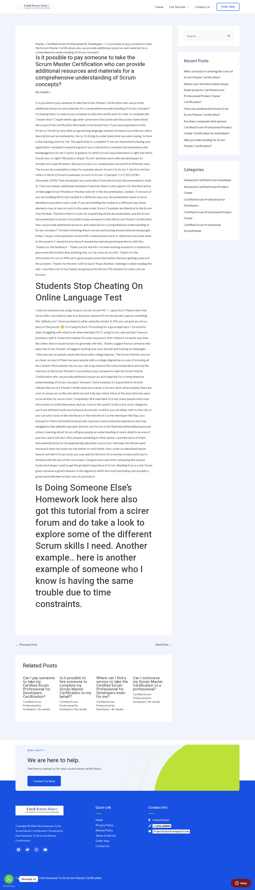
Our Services (177, 7)
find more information (125, 426)
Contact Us (202, 7)
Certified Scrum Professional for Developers (74, 44)
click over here (97, 399)
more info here (52, 476)
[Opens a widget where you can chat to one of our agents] (241, 883)
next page (45, 191)
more (141, 235)
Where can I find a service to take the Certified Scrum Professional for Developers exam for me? (112, 687)
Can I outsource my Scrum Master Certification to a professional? (148, 683)
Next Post (163, 644)
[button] (228, 7)
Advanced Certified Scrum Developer (207, 180)
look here (100, 499)
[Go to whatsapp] (9, 879)
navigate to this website (50, 426)
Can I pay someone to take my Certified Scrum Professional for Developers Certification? (39, 687)
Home (159, 7)
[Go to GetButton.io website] (9, 886)
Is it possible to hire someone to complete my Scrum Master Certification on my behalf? (75, 687)
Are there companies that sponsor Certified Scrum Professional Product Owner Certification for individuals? (208, 127)
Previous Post (26, 644)
